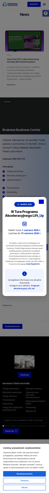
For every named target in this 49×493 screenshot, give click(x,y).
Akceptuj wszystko (25, 474)
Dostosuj (24, 480)
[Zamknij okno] (41, 201)
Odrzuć (24, 487)
